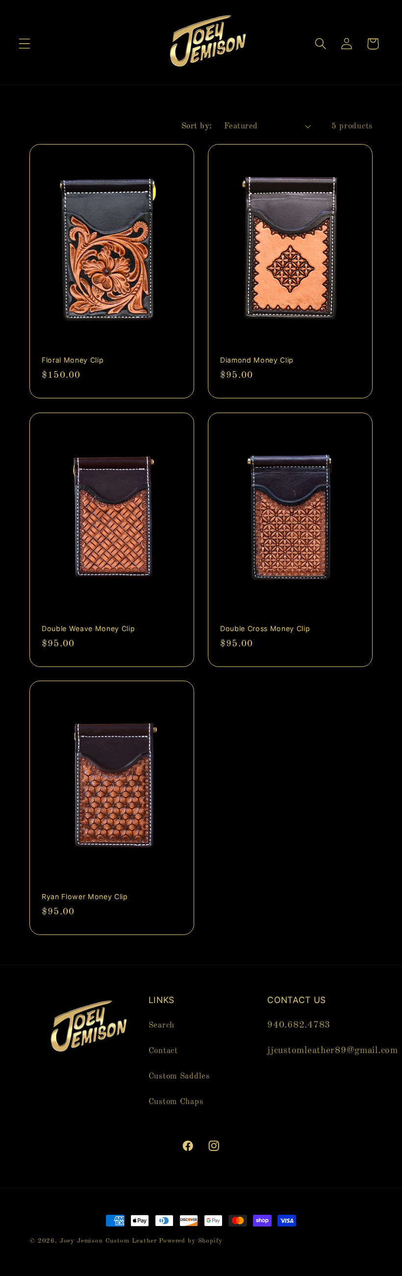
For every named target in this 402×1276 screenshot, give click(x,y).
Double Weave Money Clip (88, 628)
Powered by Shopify (190, 1241)
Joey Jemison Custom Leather (108, 1241)
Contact (163, 1051)
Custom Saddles (179, 1076)
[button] (25, 44)
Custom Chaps (176, 1102)
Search (162, 1025)
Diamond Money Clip (257, 360)
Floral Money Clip (72, 360)
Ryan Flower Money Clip (85, 896)
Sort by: (196, 126)
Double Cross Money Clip (265, 628)
